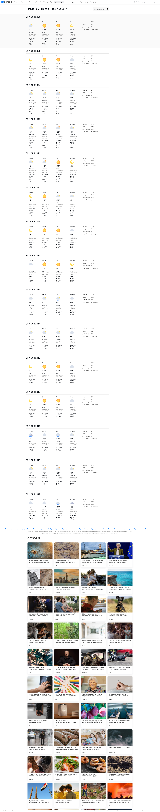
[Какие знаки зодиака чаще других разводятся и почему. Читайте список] (120, 688)
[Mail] (2, 2)
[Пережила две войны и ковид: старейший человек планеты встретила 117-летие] (93, 688)
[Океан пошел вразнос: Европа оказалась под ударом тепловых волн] (120, 581)
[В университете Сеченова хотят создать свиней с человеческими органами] (66, 741)
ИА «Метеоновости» (153, 810)
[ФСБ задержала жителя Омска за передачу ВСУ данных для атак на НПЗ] (93, 661)
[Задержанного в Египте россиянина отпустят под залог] (40, 795)
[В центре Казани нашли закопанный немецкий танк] (40, 581)
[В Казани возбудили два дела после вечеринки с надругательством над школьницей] (40, 715)
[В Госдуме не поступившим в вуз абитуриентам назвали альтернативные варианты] (120, 715)
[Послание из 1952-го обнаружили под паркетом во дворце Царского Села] (66, 554)
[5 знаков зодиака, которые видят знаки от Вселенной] (120, 635)
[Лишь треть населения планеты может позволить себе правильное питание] (66, 768)
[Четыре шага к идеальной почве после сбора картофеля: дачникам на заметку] (120, 768)
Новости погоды (126, 529)
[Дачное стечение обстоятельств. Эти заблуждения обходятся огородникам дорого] (93, 795)
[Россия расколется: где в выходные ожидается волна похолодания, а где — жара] (120, 608)
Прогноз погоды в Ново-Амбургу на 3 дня (17, 529)
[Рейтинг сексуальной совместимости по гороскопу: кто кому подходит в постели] (93, 581)
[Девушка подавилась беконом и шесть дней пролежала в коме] (93, 635)
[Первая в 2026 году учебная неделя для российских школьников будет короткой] (93, 741)
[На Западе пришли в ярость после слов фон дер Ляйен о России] (120, 554)
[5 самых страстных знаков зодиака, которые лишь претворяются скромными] (40, 635)
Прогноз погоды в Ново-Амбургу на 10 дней (104, 529)
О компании (8, 810)
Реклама (14, 810)
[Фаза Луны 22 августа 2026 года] (120, 741)
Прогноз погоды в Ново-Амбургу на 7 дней (75, 529)
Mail (3, 810)
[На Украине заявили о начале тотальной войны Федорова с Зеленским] (66, 661)
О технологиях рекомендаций (124, 810)
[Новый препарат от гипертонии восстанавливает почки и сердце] (40, 688)
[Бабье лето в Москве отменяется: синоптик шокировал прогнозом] (40, 741)
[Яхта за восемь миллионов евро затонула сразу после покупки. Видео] (93, 554)
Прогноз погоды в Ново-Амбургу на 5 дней (46, 529)
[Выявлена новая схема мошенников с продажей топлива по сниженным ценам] (40, 661)
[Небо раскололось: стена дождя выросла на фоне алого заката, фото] (120, 795)
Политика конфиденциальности (108, 810)
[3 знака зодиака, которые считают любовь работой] (66, 795)
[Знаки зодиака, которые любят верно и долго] (66, 608)
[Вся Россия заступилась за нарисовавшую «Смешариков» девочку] (66, 688)
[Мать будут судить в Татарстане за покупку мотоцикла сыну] (120, 661)
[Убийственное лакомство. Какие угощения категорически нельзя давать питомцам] (40, 768)
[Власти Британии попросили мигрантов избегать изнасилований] (66, 581)
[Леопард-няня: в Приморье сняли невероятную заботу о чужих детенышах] (66, 635)
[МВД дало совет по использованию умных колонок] (66, 715)
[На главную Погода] (8, 2)
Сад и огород (138, 529)
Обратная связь (136, 810)
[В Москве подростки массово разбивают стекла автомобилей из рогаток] (40, 554)
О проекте (96, 810)
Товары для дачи (150, 529)
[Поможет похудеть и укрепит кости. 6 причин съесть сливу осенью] (93, 715)
